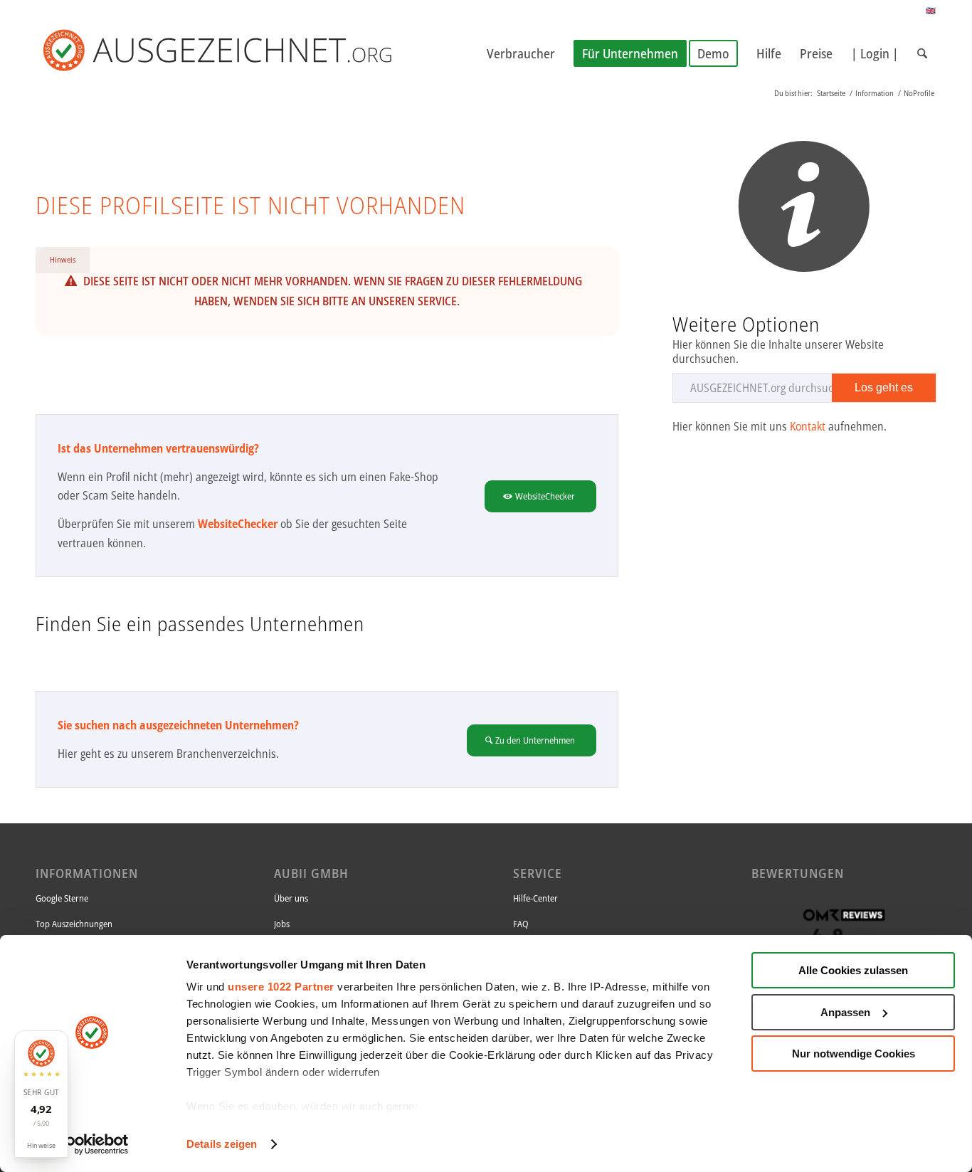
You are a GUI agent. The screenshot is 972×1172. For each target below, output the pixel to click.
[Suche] (922, 53)
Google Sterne (62, 898)
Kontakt (807, 426)
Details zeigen (221, 1144)
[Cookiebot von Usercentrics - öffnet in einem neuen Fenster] (92, 1144)
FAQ (521, 923)
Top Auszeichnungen (74, 923)
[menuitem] (520, 53)
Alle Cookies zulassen (853, 970)
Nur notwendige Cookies (853, 1053)
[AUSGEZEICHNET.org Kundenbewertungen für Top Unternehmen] (240, 53)
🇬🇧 (931, 10)
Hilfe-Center (535, 898)
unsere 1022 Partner (281, 987)
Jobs (282, 923)
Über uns (291, 898)
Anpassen (845, 1012)
